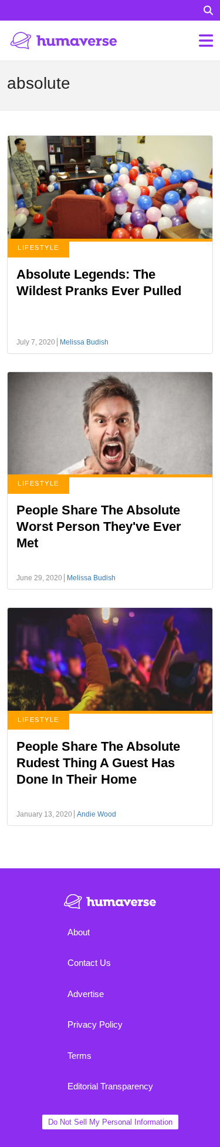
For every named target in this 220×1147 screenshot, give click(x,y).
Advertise (85, 994)
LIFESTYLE (38, 247)
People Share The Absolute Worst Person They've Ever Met (98, 526)
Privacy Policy (95, 1024)
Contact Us (89, 963)
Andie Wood (96, 814)
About (78, 932)
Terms (79, 1056)
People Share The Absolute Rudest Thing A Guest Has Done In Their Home (98, 763)
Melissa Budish (84, 342)
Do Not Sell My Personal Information (110, 1122)
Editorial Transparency (110, 1086)
